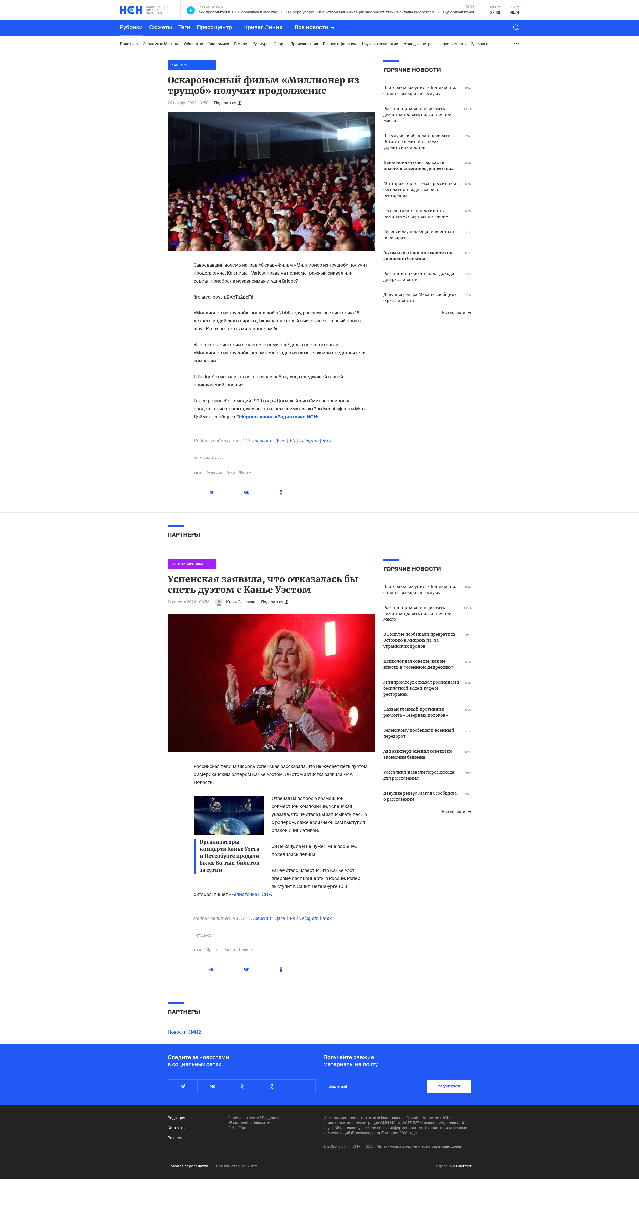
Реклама (175, 1137)
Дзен (280, 441)
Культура (214, 472)
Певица (246, 949)
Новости (261, 441)
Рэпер (229, 949)
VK (292, 441)
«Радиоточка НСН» (250, 894)
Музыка (212, 949)
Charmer (463, 1166)
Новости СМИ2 (184, 1032)
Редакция (176, 1117)
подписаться (449, 1086)
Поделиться (225, 102)
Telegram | (311, 441)
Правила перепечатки (188, 1166)
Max (327, 441)
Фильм (245, 472)
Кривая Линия (263, 27)
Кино (230, 472)
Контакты (176, 1127)
